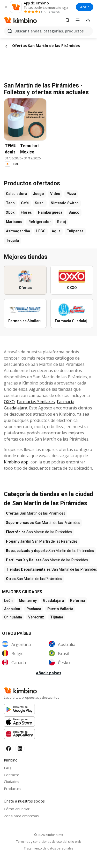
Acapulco (12, 609)
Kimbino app (16, 462)
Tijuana (56, 617)
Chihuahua (13, 617)
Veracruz (36, 617)
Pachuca (33, 609)
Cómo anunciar (16, 808)
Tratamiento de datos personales (48, 848)
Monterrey (28, 600)
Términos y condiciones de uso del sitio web (48, 842)
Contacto (11, 774)
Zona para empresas (21, 815)
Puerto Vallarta (60, 609)
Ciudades (11, 781)
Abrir (84, 6)
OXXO (9, 402)
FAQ (7, 767)
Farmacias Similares (36, 402)
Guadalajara (53, 600)
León (8, 600)
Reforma (77, 600)
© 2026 (48, 835)
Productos (12, 788)
